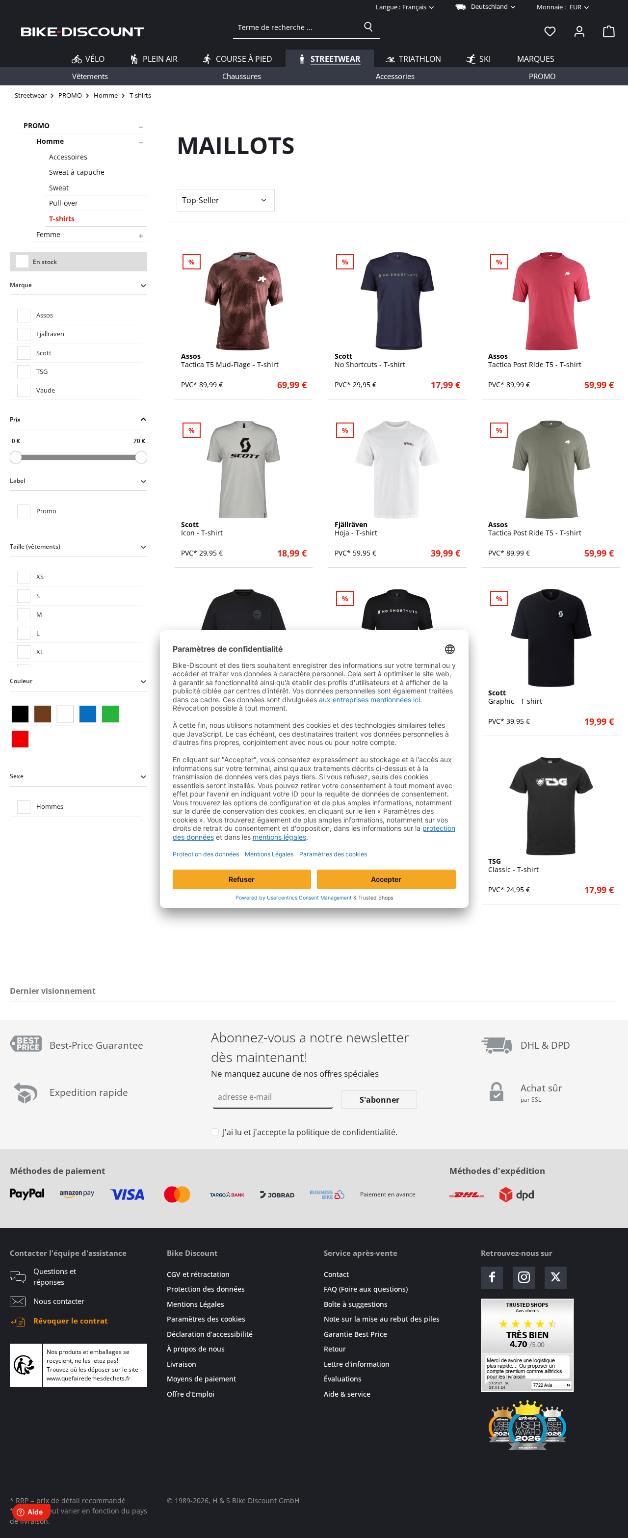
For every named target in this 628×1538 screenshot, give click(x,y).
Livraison (181, 1364)
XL (40, 651)
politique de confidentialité (345, 1132)
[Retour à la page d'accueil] (82, 31)
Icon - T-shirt (202, 529)
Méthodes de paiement (57, 1170)
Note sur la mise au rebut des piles (382, 1319)
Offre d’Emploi (190, 1394)
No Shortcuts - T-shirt (370, 360)
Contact (336, 1274)
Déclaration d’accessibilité (210, 1334)
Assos (44, 315)
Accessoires (68, 156)
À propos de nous (196, 1348)
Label (17, 481)
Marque (21, 285)
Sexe (17, 776)
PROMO (37, 125)
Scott (44, 352)
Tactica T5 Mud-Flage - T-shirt (230, 360)
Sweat (59, 187)
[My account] (579, 31)
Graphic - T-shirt (515, 697)
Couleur (21, 681)
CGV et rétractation (198, 1274)
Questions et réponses (54, 1276)
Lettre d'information (357, 1364)
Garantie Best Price (355, 1334)
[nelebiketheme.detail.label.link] (244, 301)
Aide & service (347, 1394)
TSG (42, 371)
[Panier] (606, 31)
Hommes (49, 806)
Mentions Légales (195, 1304)
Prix (15, 419)
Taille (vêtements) (35, 546)
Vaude (45, 390)
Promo (46, 510)
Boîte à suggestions (356, 1304)
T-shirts (62, 218)
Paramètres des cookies (206, 1319)
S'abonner (379, 1099)
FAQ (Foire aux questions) (366, 1289)
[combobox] (295, 27)
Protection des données (206, 1289)
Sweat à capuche (77, 172)
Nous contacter (58, 1301)
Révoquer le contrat (70, 1321)
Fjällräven (50, 333)
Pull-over (63, 203)
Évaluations (343, 1378)
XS (40, 576)
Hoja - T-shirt (356, 529)
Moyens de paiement (201, 1378)
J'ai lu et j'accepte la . (310, 1132)
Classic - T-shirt (513, 865)
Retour (335, 1348)
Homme (50, 141)
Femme (48, 234)
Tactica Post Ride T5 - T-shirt (534, 360)
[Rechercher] (368, 27)
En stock (45, 262)
